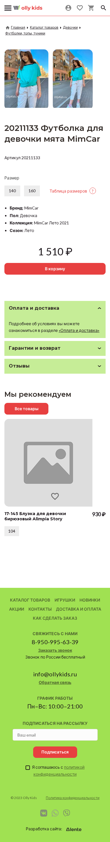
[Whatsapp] (55, 813)
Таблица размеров (72, 190)
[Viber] (66, 813)
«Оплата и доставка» (79, 330)
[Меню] (8, 8)
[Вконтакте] (43, 813)
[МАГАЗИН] (28, 5)
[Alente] (73, 829)
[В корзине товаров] (91, 8)
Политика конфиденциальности (72, 798)
